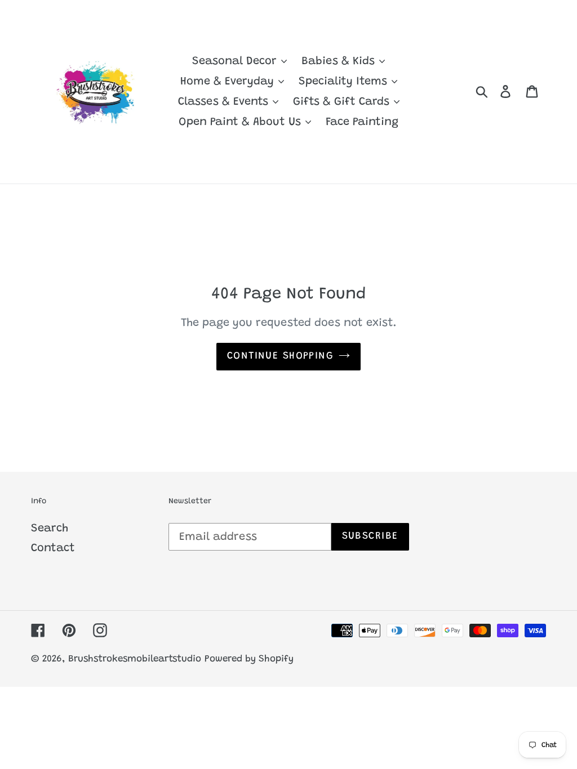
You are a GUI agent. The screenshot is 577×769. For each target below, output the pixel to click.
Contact (53, 548)
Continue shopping (280, 356)
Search (49, 528)
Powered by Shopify (249, 659)
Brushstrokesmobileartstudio (134, 659)
